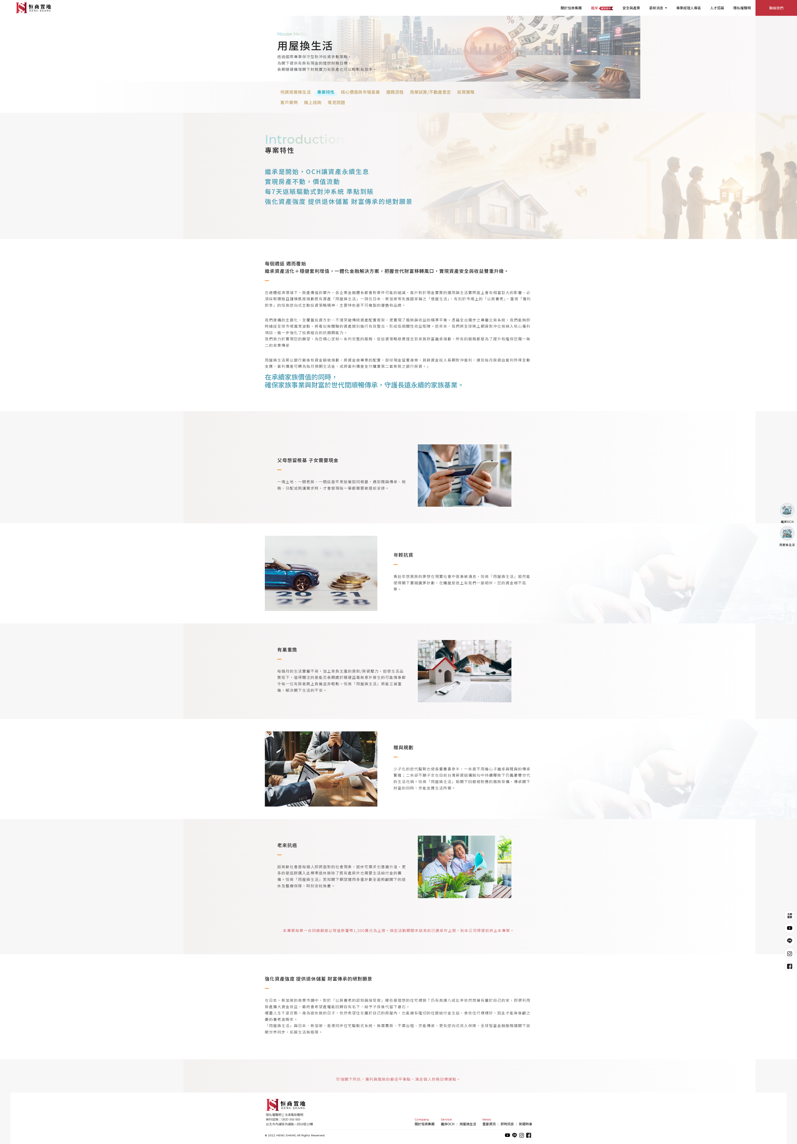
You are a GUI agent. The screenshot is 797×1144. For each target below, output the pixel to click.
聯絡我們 (776, 7)
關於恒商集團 (571, 7)
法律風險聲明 (294, 1114)
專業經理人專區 (688, 7)
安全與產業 (631, 7)
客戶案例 (289, 102)
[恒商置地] (33, 7)
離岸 (595, 7)
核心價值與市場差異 (360, 92)
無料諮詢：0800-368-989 (283, 1119)
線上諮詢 (312, 102)
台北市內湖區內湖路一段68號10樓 (289, 1124)
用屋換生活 (468, 1123)
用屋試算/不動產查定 (430, 92)
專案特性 (326, 92)
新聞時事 (525, 1123)
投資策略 (466, 92)
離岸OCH (448, 1123)
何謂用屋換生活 (295, 92)
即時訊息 (507, 1123)
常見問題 (336, 102)
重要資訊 (489, 1123)
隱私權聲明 (742, 7)
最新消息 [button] (656, 7)
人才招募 (717, 7)
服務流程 (395, 92)
